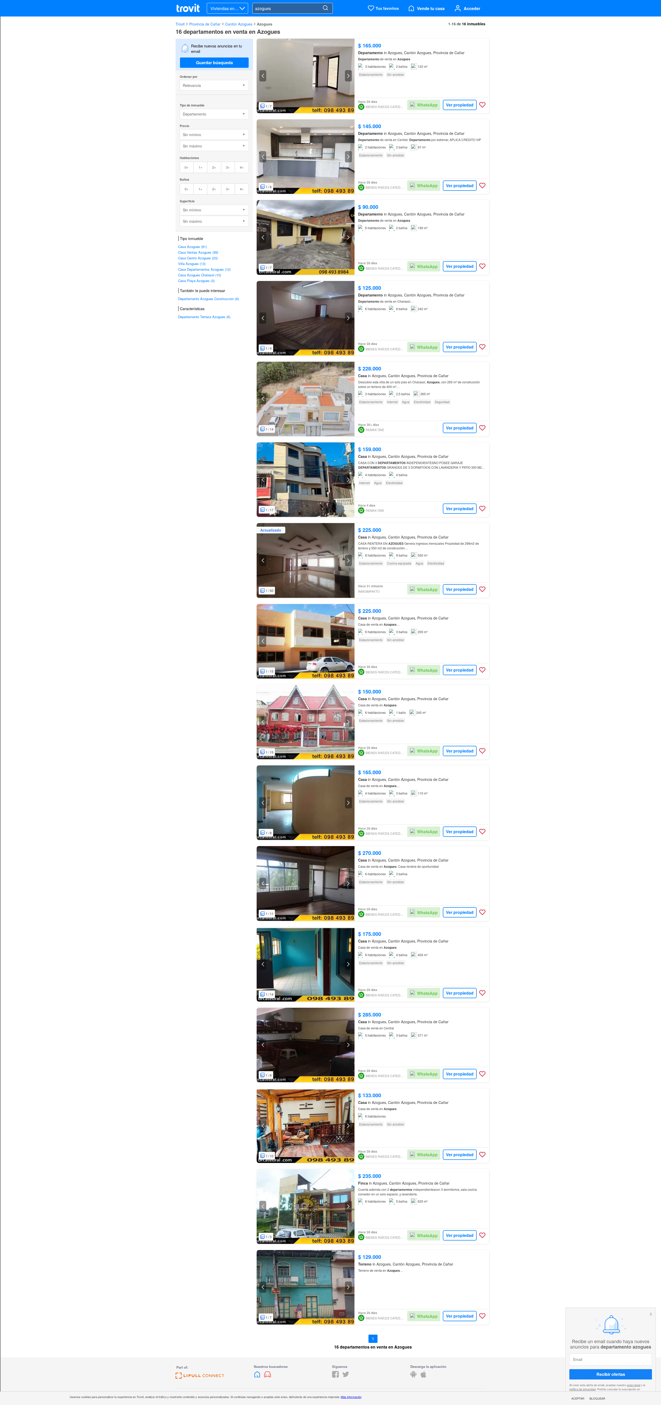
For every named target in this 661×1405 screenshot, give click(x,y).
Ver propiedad (460, 105)
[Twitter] (345, 1376)
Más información (351, 1397)
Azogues (264, 24)
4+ (242, 167)
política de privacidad (582, 1389)
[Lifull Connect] (200, 1377)
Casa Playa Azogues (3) (196, 280)
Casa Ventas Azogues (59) (198, 252)
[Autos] (267, 1376)
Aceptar (577, 1398)
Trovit (180, 24)
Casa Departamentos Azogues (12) (204, 269)
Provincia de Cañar (205, 24)
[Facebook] (335, 1376)
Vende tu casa (431, 8)
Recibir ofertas (610, 1374)
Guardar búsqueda (214, 62)
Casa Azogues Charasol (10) (199, 274)
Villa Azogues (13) (192, 263)
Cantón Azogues (238, 24)
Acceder (472, 8)
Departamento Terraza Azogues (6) (204, 316)
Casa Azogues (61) (192, 246)
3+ (228, 167)
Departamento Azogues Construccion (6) (208, 298)
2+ (214, 167)
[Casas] (258, 1376)
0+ (186, 167)
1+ (200, 167)
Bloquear (597, 1398)
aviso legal (633, 1385)
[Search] (325, 8)
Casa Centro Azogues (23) (198, 257)
